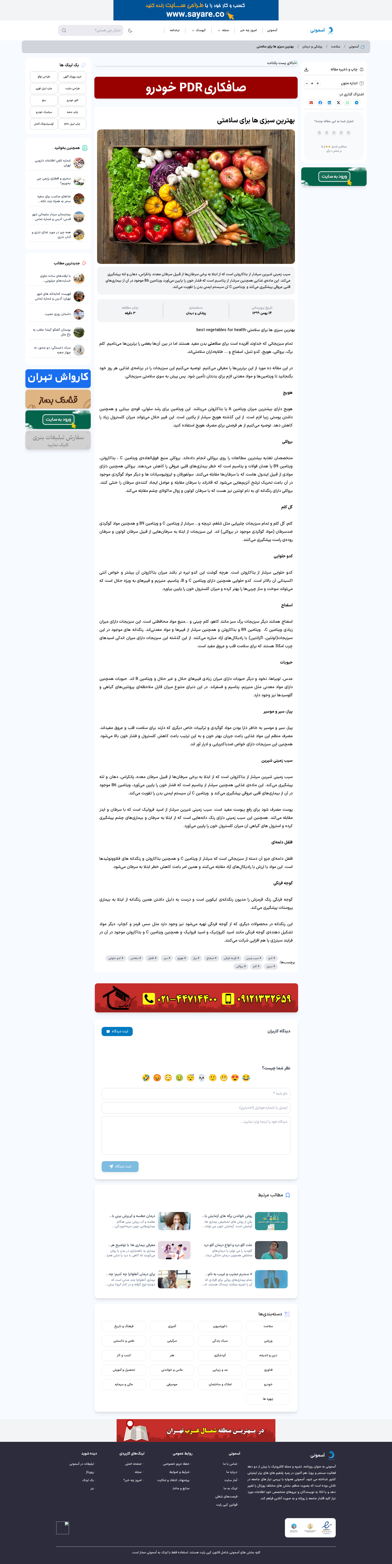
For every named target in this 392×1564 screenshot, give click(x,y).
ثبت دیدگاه (120, 1031)
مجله (138, 1472)
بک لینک (88, 1480)
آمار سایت (230, 1480)
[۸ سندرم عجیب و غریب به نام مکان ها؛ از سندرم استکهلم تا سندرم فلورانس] (244, 1279)
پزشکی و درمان (312, 47)
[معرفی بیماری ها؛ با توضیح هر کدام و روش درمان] (147, 1250)
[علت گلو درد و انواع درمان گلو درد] (244, 1250)
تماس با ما (230, 1464)
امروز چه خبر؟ (132, 1480)
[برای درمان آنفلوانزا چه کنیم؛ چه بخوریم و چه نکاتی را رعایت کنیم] (147, 1279)
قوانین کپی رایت (226, 1504)
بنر (92, 1488)
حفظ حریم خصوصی (176, 1464)
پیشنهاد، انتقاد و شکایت (173, 1480)
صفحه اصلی (133, 1464)
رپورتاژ (90, 1472)
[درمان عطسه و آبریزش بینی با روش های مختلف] (147, 1221)
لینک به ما (230, 1488)
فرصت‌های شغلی (226, 1496)
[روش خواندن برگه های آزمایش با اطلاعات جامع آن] (244, 1221)
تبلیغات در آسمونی (81, 1464)
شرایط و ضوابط (179, 1472)
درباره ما (231, 1472)
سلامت (335, 47)
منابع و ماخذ (180, 1488)
